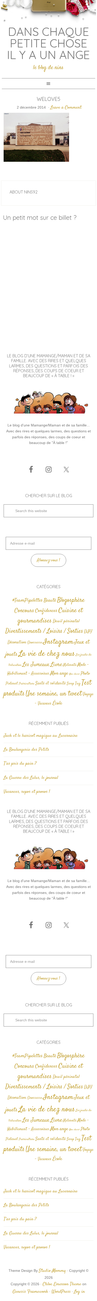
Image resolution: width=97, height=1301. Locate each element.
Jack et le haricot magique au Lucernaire (41, 735)
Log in (79, 1291)
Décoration (17, 642)
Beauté (50, 600)
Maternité (69, 665)
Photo (85, 673)
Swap (70, 683)
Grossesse (34, 642)
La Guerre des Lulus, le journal (31, 777)
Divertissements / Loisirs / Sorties (44, 631)
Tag (77, 683)
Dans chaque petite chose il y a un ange (48, 43)
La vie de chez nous (47, 654)
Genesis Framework (30, 1291)
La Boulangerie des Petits (26, 749)
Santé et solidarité (50, 683)
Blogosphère (71, 600)
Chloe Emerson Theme (62, 1284)
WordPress (61, 1291)
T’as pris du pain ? (20, 763)
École (57, 703)
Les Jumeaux (36, 665)
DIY (88, 631)
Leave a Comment (65, 107)
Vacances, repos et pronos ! (27, 791)
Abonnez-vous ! (48, 560)
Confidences (46, 610)
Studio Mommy (52, 1270)
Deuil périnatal (66, 621)
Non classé (74, 674)
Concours (24, 611)
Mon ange (59, 673)
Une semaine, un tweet (54, 694)
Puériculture (26, 684)
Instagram (58, 642)
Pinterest (12, 683)
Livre (56, 664)
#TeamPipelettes (27, 600)
